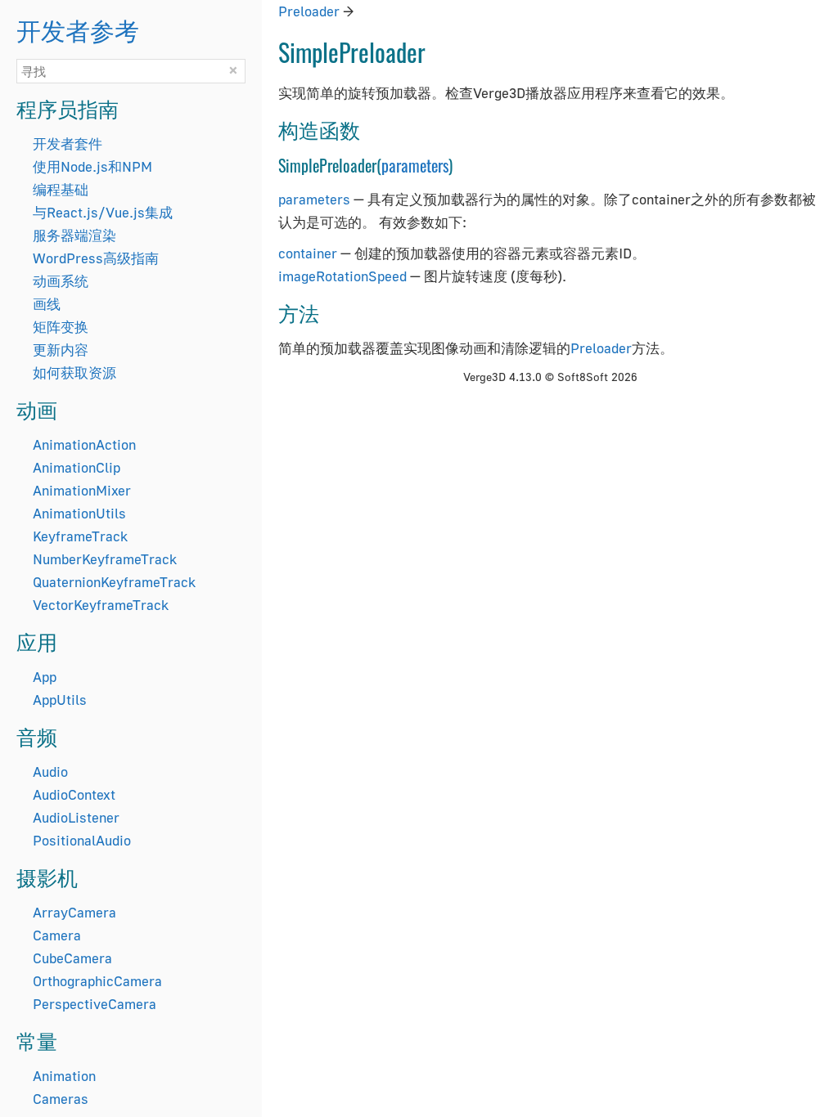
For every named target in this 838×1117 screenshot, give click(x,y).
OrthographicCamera (97, 980)
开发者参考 (77, 29)
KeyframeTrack (80, 536)
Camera (57, 935)
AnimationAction (84, 444)
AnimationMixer (82, 490)
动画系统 (60, 280)
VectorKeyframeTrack (101, 604)
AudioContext (74, 794)
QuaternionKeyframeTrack (114, 581)
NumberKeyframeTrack (105, 558)
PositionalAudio (82, 840)
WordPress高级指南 (96, 258)
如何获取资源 (74, 372)
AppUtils (60, 699)
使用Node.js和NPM (92, 166)
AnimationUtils (79, 513)
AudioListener (76, 817)
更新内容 (60, 349)
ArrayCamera (74, 912)
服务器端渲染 (74, 235)
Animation (64, 1075)
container (307, 253)
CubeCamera (72, 958)
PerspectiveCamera (94, 1003)
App (44, 676)
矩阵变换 (60, 326)
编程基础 (60, 189)
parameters (414, 165)
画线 (47, 303)
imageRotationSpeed (342, 276)
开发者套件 (67, 143)
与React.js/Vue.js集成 (103, 212)
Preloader (309, 11)
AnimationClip (76, 467)
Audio (50, 771)
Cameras (60, 1098)
